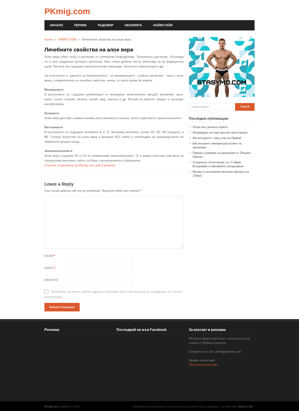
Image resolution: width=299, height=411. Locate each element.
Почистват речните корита (210, 127)
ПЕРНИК (80, 25)
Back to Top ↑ (247, 406)
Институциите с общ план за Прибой (217, 138)
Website (51, 280)
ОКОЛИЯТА (133, 25)
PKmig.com (67, 11)
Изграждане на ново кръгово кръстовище (220, 132)
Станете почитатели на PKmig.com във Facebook (79, 165)
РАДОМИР (105, 25)
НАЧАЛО (56, 25)
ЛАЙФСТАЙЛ (163, 25)
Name (49, 256)
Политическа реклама (203, 364)
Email (49, 268)
